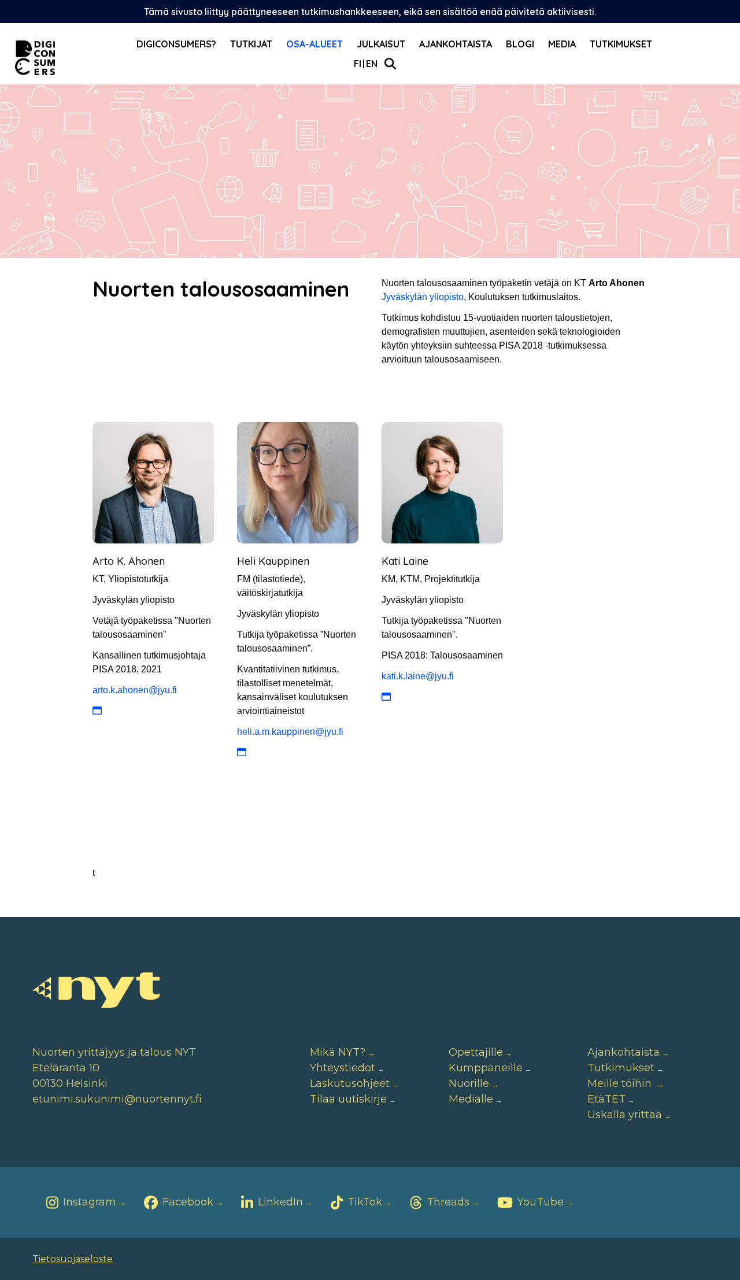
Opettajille (476, 1052)
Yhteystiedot (342, 1067)
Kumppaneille (486, 1067)
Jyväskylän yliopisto (423, 297)
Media (562, 44)
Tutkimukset (621, 44)
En (372, 63)
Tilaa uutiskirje (348, 1099)
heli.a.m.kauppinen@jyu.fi (290, 732)
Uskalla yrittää (624, 1114)
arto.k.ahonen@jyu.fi (134, 690)
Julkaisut (381, 44)
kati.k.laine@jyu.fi (418, 676)
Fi (357, 63)
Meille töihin (620, 1083)
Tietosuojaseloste (72, 1258)
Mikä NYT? (337, 1052)
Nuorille (469, 1083)
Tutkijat (251, 44)
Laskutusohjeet (350, 1083)
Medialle (471, 1099)
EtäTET (606, 1099)
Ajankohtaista (455, 44)
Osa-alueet (314, 44)
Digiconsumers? (176, 44)
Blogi (520, 44)
